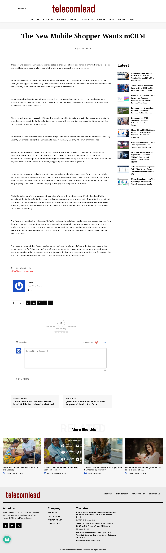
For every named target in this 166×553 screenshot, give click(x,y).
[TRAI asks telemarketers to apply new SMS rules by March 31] (103, 451)
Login (103, 342)
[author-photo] (4, 473)
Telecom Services (83, 540)
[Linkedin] (33, 303)
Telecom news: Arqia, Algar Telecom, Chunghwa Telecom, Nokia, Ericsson (142, 110)
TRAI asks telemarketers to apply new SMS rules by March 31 (103, 468)
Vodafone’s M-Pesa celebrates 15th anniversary (20, 468)
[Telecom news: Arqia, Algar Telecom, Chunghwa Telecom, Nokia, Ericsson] (123, 110)
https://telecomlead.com (35, 286)
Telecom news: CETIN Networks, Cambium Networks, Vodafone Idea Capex (141, 121)
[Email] (50, 303)
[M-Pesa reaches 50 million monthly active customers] (63, 451)
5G (77, 529)
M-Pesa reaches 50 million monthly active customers (61, 468)
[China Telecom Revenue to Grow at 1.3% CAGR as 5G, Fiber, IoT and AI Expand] (123, 88)
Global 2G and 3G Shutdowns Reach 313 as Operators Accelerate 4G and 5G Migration (143, 133)
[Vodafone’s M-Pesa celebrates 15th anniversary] (22, 451)
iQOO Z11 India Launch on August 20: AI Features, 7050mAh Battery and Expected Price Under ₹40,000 (142, 157)
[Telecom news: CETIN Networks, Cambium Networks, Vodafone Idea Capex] (123, 121)
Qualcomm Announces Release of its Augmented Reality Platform (85, 402)
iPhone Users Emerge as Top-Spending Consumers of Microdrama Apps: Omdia (143, 181)
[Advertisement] (136, 205)
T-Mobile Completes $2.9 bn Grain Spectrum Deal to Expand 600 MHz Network (143, 144)
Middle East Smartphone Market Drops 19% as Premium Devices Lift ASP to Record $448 (142, 77)
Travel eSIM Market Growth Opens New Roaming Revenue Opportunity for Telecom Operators (143, 99)
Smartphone (81, 520)
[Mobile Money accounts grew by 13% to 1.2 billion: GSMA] (144, 451)
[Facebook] (28, 290)
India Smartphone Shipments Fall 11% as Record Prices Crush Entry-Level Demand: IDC (143, 170)
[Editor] (19, 286)
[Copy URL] (28, 303)
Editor (30, 282)
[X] (32, 290)
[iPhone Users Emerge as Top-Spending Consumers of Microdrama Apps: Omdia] (123, 181)
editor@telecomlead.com (22, 271)
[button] (23, 8)
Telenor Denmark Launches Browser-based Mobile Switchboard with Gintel (33, 402)
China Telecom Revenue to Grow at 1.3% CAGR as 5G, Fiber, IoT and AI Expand (142, 88)
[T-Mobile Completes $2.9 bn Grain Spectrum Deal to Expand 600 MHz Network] (123, 145)
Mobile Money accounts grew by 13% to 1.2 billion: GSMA (143, 468)
